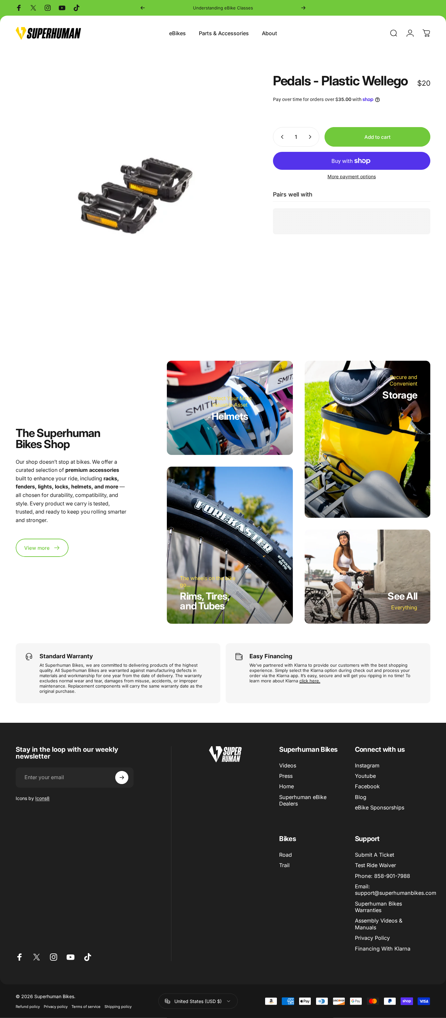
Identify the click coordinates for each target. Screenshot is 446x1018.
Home (286, 786)
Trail (284, 865)
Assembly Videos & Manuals (378, 923)
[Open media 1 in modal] (134, 192)
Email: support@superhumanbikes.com (395, 889)
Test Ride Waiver (375, 865)
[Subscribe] (121, 777)
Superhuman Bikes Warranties (378, 906)
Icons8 (42, 798)
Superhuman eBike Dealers (303, 800)
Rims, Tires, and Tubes (205, 601)
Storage (399, 395)
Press (286, 776)
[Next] (303, 8)
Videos (287, 765)
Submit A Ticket (374, 854)
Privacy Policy (372, 938)
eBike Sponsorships (379, 807)
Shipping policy (118, 1006)
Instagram (367, 765)
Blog (360, 797)
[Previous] (142, 8)
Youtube (365, 776)
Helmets (230, 416)
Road (285, 854)
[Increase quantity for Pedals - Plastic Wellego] (311, 136)
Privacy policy (56, 1006)
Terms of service (86, 1006)
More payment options (351, 176)
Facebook (367, 786)
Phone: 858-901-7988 (382, 876)
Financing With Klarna (382, 948)
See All (402, 596)
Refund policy (28, 1006)
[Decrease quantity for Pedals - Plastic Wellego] (280, 136)
